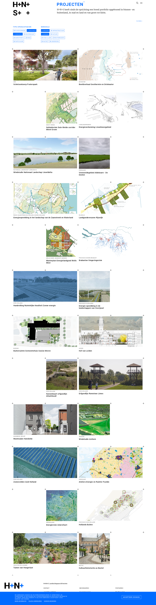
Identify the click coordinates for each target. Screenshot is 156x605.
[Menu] (141, 3)
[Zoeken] (137, 3)
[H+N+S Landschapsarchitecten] (14, 590)
